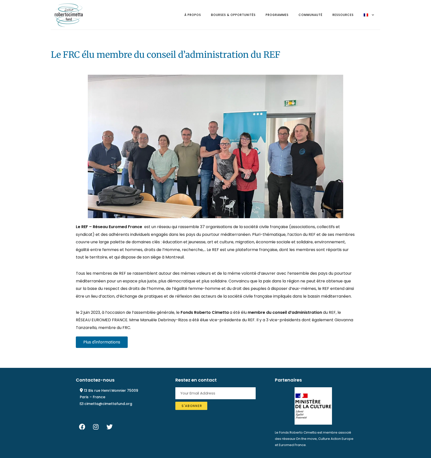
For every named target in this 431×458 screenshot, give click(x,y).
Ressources (343, 15)
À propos (192, 15)
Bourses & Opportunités (233, 15)
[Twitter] (109, 427)
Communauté (311, 15)
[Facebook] (82, 427)
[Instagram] (96, 427)
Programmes (277, 15)
